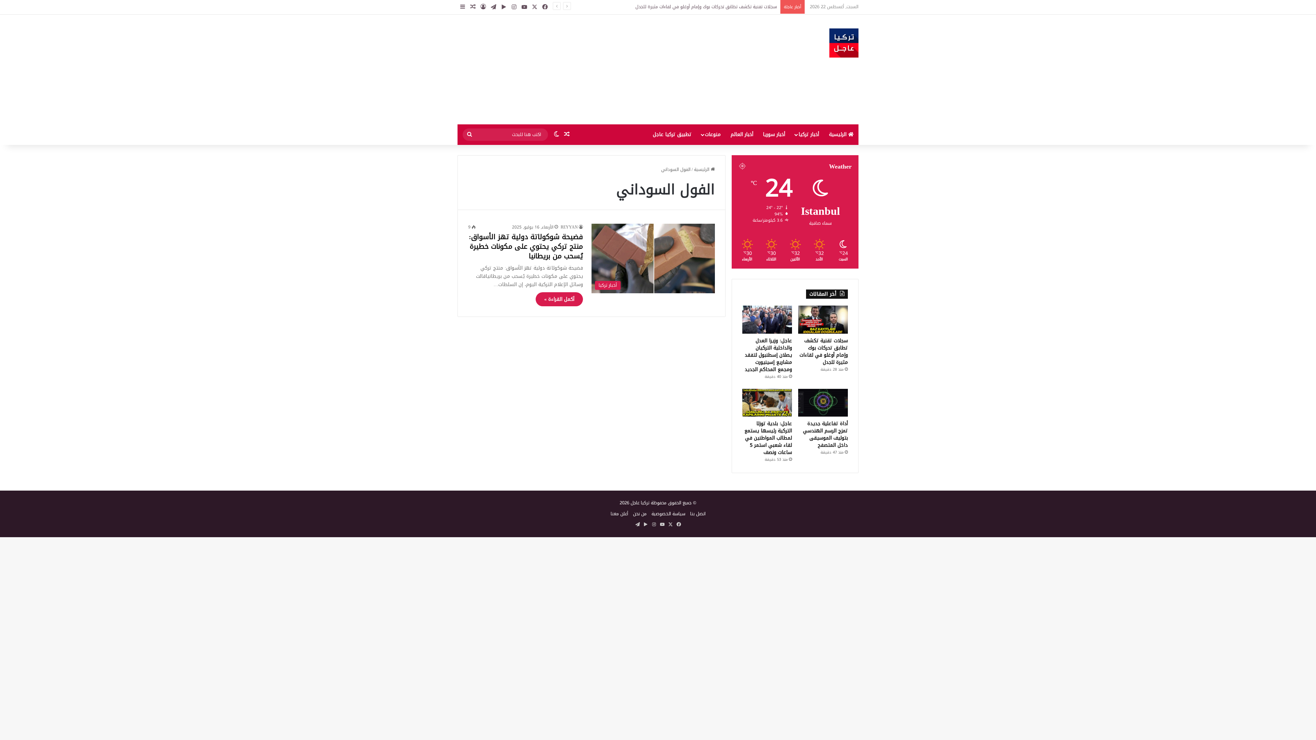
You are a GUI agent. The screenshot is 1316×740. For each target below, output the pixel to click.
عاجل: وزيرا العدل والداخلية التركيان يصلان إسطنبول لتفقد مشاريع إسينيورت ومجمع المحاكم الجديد (768, 355)
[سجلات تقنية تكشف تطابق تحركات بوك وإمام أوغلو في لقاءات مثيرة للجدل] (823, 319)
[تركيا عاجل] (843, 43)
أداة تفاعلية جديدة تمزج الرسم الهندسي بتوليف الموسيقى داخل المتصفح (825, 434)
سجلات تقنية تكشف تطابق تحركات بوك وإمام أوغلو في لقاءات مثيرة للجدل (706, 6)
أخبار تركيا (809, 134)
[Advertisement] (589, 70)
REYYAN (569, 227)
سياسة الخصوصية (668, 513)
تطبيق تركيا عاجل (672, 134)
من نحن (640, 513)
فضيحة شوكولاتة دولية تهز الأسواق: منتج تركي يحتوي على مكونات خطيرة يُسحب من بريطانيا (526, 246)
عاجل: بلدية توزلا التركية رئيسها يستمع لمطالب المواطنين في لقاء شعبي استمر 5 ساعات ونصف (768, 438)
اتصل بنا (698, 513)
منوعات (713, 134)
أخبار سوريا (774, 134)
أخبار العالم (742, 134)
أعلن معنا (619, 513)
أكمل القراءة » (559, 299)
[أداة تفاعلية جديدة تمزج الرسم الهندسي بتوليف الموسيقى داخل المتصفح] (823, 403)
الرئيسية (838, 134)
